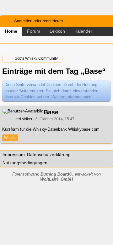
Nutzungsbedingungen (25, 162)
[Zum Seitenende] (106, 39)
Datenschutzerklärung (49, 154)
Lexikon (57, 31)
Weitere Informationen (71, 97)
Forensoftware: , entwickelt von (56, 177)
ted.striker (24, 119)
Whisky (10, 137)
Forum (33, 31)
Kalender (83, 31)
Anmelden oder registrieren (38, 21)
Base (51, 112)
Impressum (14, 154)
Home (11, 31)
